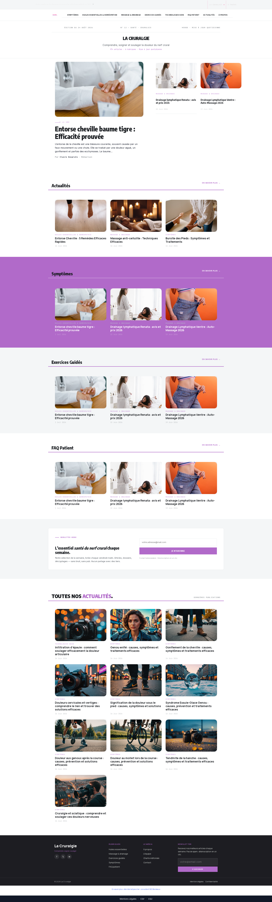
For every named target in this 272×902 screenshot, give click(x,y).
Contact (147, 862)
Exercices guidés (153, 15)
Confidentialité (211, 881)
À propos (232, 5)
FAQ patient (193, 15)
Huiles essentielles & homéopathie (99, 15)
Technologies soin (174, 15)
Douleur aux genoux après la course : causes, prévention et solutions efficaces (79, 762)
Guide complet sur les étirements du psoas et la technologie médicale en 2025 (63, 4)
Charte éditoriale (151, 858)
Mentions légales (196, 881)
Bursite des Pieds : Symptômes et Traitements (188, 240)
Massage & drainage (131, 15)
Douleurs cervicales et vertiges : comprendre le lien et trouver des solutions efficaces (77, 706)
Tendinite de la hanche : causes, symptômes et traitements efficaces (190, 760)
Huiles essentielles (118, 849)
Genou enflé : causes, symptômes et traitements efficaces (134, 649)
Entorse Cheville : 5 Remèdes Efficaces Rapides (80, 240)
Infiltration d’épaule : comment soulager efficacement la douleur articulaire (77, 651)
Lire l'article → (63, 162)
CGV (142, 898)
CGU (150, 898)
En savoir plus (210, 183)
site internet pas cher (132, 889)
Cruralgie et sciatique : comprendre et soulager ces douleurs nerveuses (80, 815)
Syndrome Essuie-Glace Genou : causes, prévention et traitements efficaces (189, 706)
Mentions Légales (128, 898)
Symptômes (72, 15)
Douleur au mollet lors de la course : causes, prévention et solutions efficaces (134, 762)
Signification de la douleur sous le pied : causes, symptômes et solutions (135, 704)
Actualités (209, 15)
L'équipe (147, 853)
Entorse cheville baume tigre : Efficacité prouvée (95, 132)
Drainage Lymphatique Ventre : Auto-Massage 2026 (218, 101)
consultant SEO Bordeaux (150, 889)
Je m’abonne (178, 551)
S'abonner (197, 869)
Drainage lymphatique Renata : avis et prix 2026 (176, 101)
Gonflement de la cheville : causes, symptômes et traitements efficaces (190, 649)
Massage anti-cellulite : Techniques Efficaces (134, 240)
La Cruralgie (215, 5)
